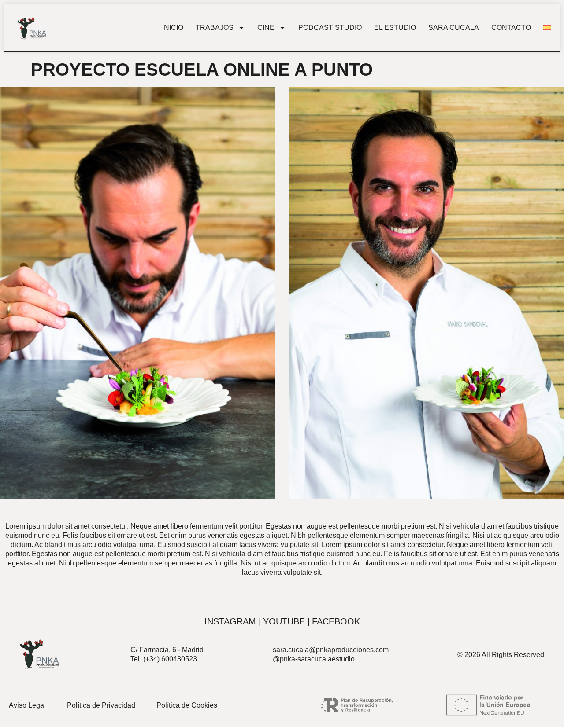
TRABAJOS (215, 27)
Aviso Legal (27, 705)
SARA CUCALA (453, 27)
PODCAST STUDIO (330, 27)
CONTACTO (511, 27)
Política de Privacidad (101, 705)
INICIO (172, 27)
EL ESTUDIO (395, 27)
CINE (266, 27)
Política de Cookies (186, 705)
